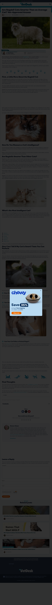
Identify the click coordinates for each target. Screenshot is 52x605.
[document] (26, 302)
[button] (40, 290)
